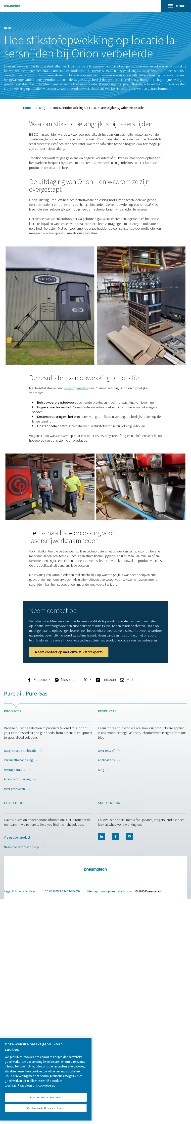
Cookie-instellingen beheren (61, 891)
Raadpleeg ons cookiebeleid (36, 1085)
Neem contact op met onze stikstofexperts (68, 652)
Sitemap (92, 891)
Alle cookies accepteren (46, 1097)
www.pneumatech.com (116, 891)
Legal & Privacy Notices (19, 891)
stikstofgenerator (76, 388)
